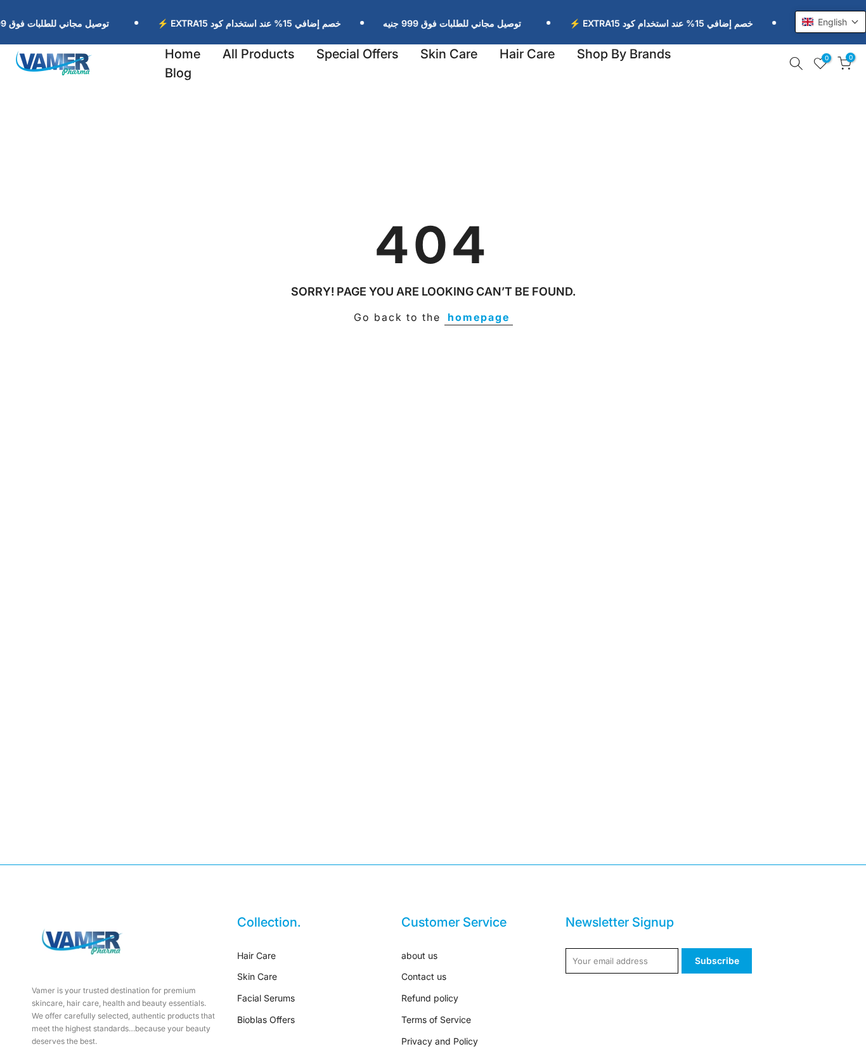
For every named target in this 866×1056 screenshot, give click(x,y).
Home (182, 54)
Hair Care (527, 54)
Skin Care (448, 54)
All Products (258, 54)
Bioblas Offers (266, 1019)
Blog (178, 73)
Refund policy (429, 998)
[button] (830, 21)
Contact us (423, 976)
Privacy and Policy (439, 1041)
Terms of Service (436, 1019)
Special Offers (357, 54)
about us (419, 955)
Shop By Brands (624, 54)
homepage (479, 317)
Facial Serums (266, 998)
